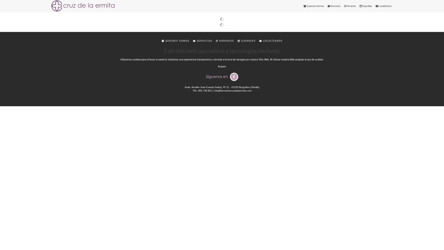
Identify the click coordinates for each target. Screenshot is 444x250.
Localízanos (272, 41)
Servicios (204, 41)
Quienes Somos (176, 41)
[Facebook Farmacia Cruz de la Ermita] (222, 76)
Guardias (248, 41)
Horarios (226, 41)
